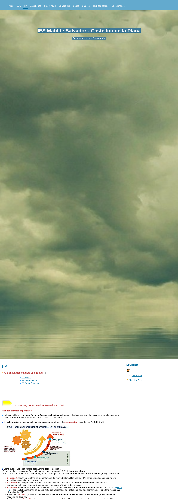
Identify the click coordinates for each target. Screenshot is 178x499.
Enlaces (86, 6)
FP (25, 6)
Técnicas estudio (101, 6)
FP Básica (26, 378)
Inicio (10, 6)
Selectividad (50, 6)
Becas (76, 6)
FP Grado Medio (29, 380)
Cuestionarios (118, 6)
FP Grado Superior (30, 383)
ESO (19, 6)
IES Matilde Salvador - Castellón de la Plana (89, 30)
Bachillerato (35, 6)
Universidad (64, 6)
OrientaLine (137, 376)
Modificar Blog (135, 380)
